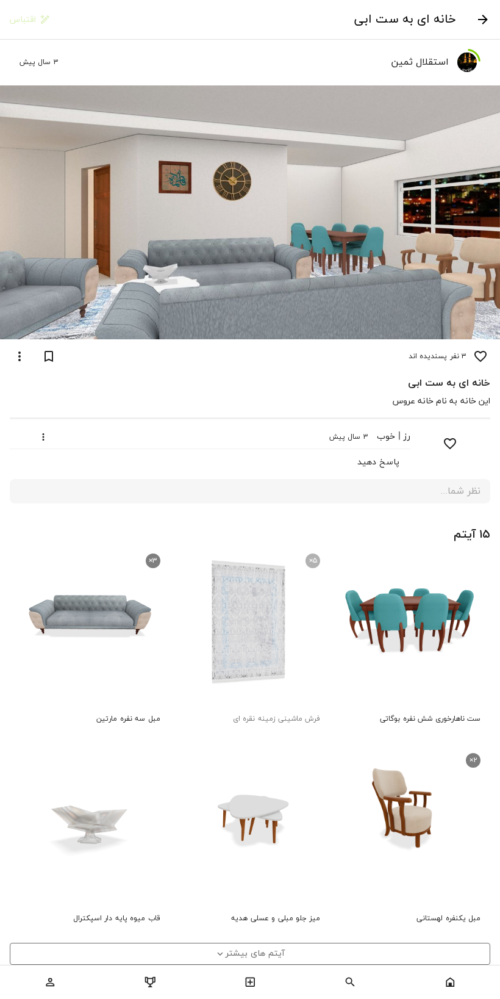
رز (407, 436)
